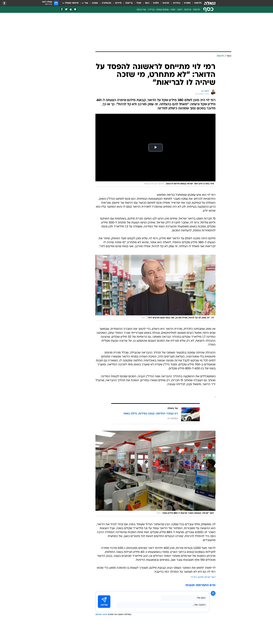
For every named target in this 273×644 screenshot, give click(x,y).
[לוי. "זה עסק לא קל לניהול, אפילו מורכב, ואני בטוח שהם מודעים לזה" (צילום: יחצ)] (155, 288)
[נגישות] (4, 3)
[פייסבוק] (62, 9)
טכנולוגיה (106, 3)
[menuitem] (196, 3)
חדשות (198, 3)
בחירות (176, 3)
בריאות (129, 3)
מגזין (173, 10)
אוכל (138, 3)
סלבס (156, 3)
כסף (147, 3)
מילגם (200, 577)
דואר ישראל (209, 577)
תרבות (166, 3)
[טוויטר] (66, 9)
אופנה (95, 3)
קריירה (151, 10)
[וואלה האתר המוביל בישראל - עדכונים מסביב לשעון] (209, 3)
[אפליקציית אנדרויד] (75, 9)
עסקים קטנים (162, 10)
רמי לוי (194, 577)
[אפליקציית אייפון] (71, 9)
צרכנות (187, 10)
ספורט (187, 3)
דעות (179, 10)
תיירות (118, 3)
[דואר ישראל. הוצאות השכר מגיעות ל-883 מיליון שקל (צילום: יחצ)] (155, 473)
